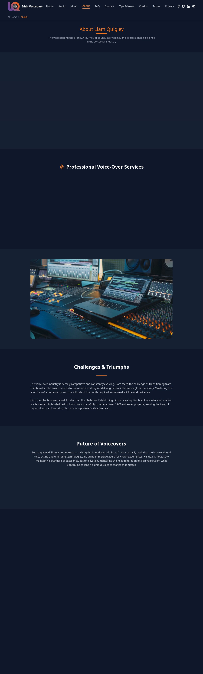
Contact (109, 6)
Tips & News (126, 6)
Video (74, 6)
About (86, 6)
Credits (143, 6)
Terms (156, 6)
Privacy (169, 6)
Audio (62, 6)
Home (49, 6)
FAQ (97, 6)
